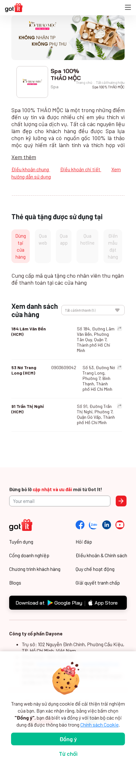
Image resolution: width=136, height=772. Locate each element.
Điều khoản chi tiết (80, 169)
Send (121, 501)
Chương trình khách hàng (34, 569)
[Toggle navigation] (128, 8)
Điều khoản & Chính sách (101, 555)
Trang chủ (84, 82)
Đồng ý (68, 738)
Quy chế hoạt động (95, 569)
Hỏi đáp (84, 541)
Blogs (15, 582)
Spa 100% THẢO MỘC (108, 87)
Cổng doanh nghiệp (29, 555)
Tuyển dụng (21, 541)
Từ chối (68, 753)
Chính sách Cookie (99, 724)
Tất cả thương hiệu (110, 82)
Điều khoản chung (30, 169)
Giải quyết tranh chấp (98, 582)
